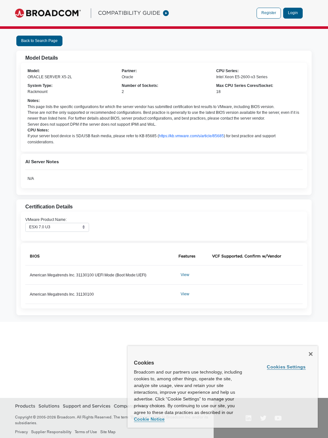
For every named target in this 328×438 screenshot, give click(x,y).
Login (293, 13)
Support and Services (87, 406)
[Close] (311, 354)
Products (25, 406)
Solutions (49, 406)
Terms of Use (86, 432)
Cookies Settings (286, 366)
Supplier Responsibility (51, 432)
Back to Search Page (39, 40)
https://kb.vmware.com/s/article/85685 (191, 136)
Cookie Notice (149, 419)
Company (124, 406)
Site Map (108, 432)
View (185, 275)
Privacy (21, 432)
